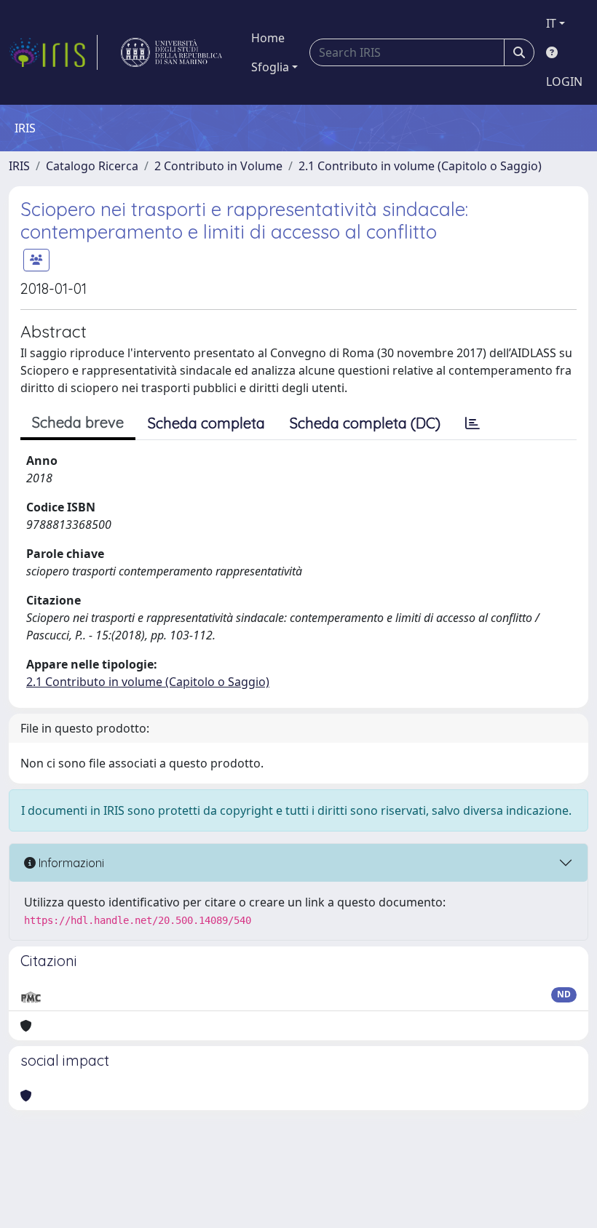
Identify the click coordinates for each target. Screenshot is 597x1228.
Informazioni (70, 863)
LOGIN (564, 81)
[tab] (472, 423)
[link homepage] (53, 52)
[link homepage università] (171, 52)
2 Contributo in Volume (218, 166)
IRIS (19, 166)
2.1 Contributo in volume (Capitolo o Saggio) (420, 166)
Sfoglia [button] (270, 67)
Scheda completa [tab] (206, 423)
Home (268, 38)
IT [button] (551, 23)
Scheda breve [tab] (78, 422)
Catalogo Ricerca (92, 166)
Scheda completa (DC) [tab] (365, 423)
